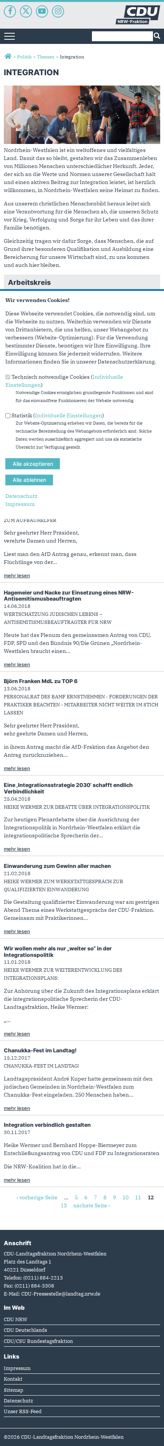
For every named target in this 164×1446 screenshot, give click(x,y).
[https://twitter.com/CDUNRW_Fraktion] (26, 11)
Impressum (20, 504)
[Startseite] (138, 9)
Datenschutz (21, 496)
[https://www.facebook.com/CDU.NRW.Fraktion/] (10, 11)
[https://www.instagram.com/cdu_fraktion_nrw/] (58, 11)
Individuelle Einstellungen (68, 415)
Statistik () (57, 415)
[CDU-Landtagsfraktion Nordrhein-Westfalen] (8, 56)
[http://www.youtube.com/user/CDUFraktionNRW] (42, 11)
